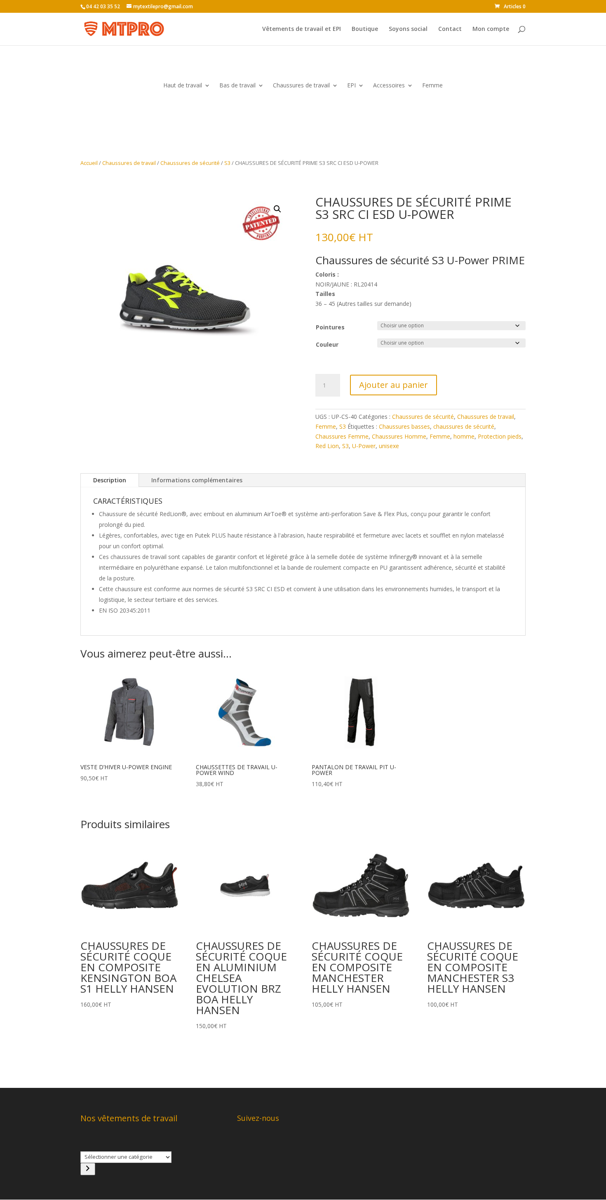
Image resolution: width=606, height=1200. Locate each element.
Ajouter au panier (393, 384)
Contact (450, 29)
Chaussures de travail (301, 85)
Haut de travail (182, 85)
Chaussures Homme (399, 436)
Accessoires (389, 85)
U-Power (364, 446)
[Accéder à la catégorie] (87, 1169)
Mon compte (490, 29)
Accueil (89, 163)
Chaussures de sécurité (190, 163)
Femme (432, 85)
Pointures (330, 327)
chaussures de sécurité (463, 426)
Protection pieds (499, 436)
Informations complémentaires (196, 480)
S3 (227, 163)
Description (109, 480)
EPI (351, 85)
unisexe (389, 446)
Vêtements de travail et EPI (301, 29)
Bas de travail (237, 85)
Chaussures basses (404, 426)
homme (463, 436)
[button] (277, 209)
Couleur (327, 344)
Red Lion (327, 446)
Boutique (365, 29)
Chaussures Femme (342, 436)
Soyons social (408, 29)
